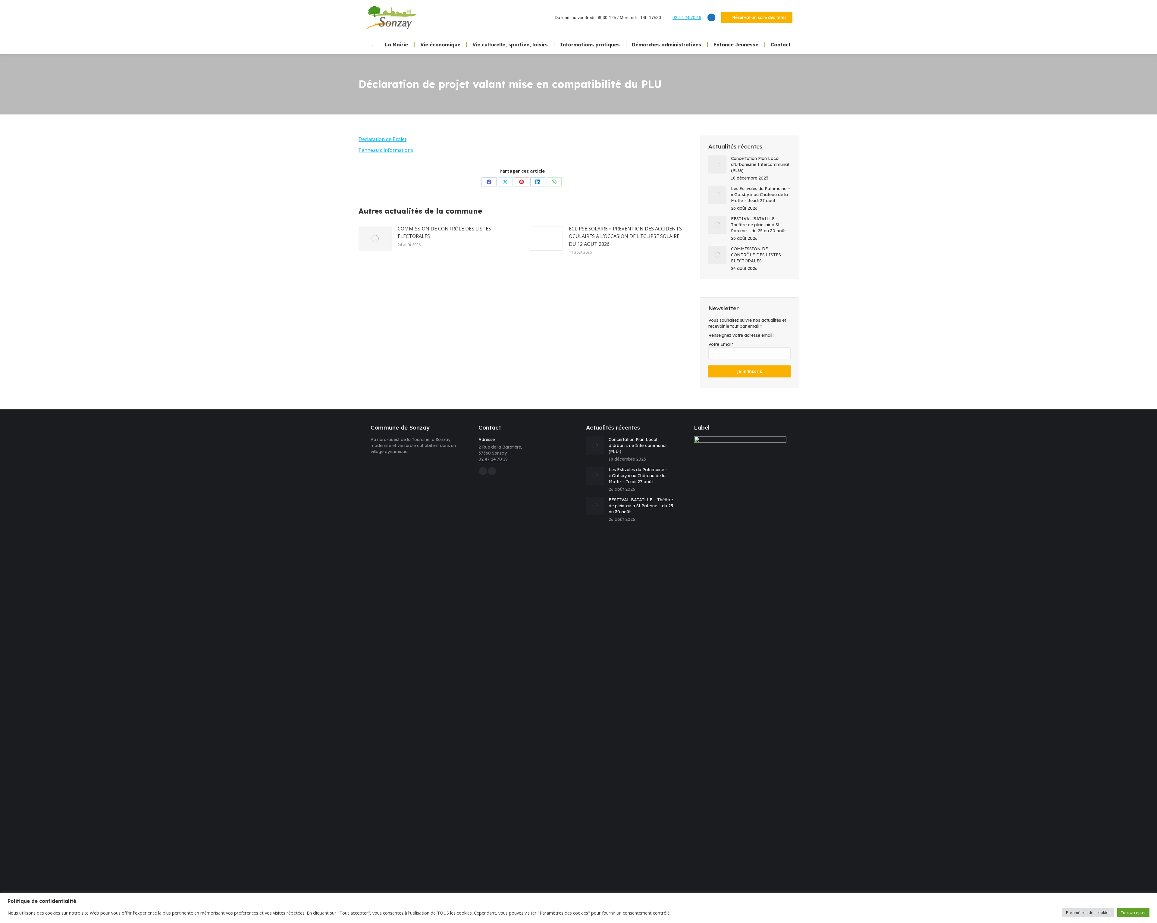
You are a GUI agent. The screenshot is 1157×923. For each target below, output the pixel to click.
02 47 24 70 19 (687, 17)
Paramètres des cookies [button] (1088, 912)
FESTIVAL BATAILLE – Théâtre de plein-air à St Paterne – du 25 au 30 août (758, 224)
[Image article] (375, 239)
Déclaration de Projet (382, 139)
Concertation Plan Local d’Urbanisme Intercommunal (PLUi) (760, 164)
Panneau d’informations (386, 150)
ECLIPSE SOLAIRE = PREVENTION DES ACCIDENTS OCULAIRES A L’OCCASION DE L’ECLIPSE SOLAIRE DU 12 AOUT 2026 (625, 236)
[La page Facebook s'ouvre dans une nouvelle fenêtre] (711, 17)
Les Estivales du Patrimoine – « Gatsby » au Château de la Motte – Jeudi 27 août (760, 194)
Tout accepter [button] (1133, 912)
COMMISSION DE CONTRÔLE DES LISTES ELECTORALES (444, 232)
